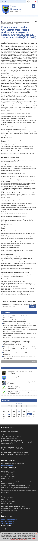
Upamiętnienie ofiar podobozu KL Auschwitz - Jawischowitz (20, 372)
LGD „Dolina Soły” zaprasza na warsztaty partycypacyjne (19, 387)
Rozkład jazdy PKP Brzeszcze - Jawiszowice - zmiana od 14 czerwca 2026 (19, 338)
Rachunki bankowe (7, 465)
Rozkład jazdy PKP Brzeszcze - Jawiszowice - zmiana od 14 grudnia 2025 (19, 357)
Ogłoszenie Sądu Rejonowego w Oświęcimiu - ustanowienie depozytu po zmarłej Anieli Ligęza (20, 330)
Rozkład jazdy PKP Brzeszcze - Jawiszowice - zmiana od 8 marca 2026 (19, 349)
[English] (35, 1)
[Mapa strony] (27, 1)
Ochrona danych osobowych (9, 519)
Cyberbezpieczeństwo (7, 523)
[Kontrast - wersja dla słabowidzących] (32, 1)
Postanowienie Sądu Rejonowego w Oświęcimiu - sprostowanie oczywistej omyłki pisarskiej (17, 320)
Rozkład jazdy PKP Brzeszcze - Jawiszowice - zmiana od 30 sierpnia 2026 (19, 316)
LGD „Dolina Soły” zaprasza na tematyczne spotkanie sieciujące (20, 392)
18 (9, 414)
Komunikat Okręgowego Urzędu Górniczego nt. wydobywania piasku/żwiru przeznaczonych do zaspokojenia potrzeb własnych (16, 342)
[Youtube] (5, 1)
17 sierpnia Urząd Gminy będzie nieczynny (19, 376)
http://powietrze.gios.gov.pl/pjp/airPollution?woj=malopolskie (15, 63)
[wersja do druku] (36, 21)
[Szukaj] (29, 1)
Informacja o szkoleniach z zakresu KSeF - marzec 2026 (19, 346)
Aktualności (5, 368)
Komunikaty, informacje (8, 21)
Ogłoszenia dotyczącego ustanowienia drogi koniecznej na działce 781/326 (19, 334)
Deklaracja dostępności (7, 521)
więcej (34, 361)
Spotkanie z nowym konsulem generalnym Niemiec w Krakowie (22, 382)
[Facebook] (2, 1)
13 (19, 412)
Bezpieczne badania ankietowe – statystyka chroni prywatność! (17, 353)
